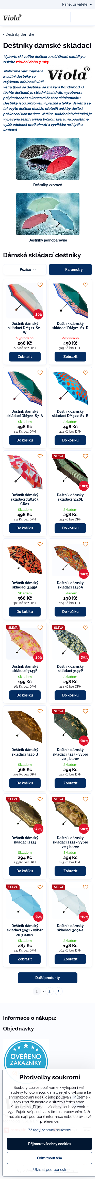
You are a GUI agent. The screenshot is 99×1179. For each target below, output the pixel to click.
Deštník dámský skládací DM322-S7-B (70, 413)
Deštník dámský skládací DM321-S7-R (70, 325)
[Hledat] (64, 17)
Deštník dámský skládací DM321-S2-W (25, 327)
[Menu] (89, 17)
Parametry (73, 269)
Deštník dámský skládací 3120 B (24, 752)
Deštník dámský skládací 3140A (70, 585)
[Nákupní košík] (77, 17)
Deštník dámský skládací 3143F (24, 668)
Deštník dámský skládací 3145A (24, 585)
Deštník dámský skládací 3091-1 (70, 928)
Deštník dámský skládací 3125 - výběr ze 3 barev (70, 842)
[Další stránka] (59, 991)
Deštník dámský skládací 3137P (70, 668)
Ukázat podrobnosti (49, 1170)
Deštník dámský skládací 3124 (24, 840)
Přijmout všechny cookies (49, 1144)
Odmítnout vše (49, 1158)
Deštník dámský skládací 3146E (70, 497)
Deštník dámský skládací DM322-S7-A (25, 413)
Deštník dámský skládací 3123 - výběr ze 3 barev (70, 754)
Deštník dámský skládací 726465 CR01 (25, 499)
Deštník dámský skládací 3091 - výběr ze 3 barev (25, 930)
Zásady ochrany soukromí (49, 1130)
